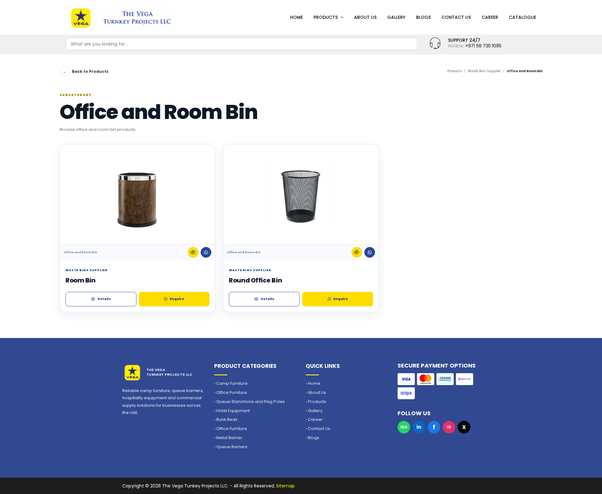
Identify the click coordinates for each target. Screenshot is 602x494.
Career (490, 17)
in (418, 427)
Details (104, 299)
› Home (313, 383)
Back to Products (85, 71)
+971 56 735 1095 (483, 46)
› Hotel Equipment (232, 411)
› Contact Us (318, 429)
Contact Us (456, 17)
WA (403, 427)
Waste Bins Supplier (484, 71)
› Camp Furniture (231, 383)
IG (449, 427)
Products (326, 17)
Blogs (423, 17)
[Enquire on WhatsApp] (206, 252)
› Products (316, 402)
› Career (314, 419)
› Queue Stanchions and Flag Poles (249, 402)
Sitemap (285, 486)
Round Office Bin (255, 280)
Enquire (177, 299)
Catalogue (522, 17)
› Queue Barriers (230, 447)
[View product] (193, 252)
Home (296, 17)
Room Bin (80, 280)
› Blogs (312, 438)
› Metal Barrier (228, 438)
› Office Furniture (230, 392)
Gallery (396, 17)
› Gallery (314, 411)
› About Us (316, 392)
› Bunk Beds (225, 419)
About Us (365, 17)
